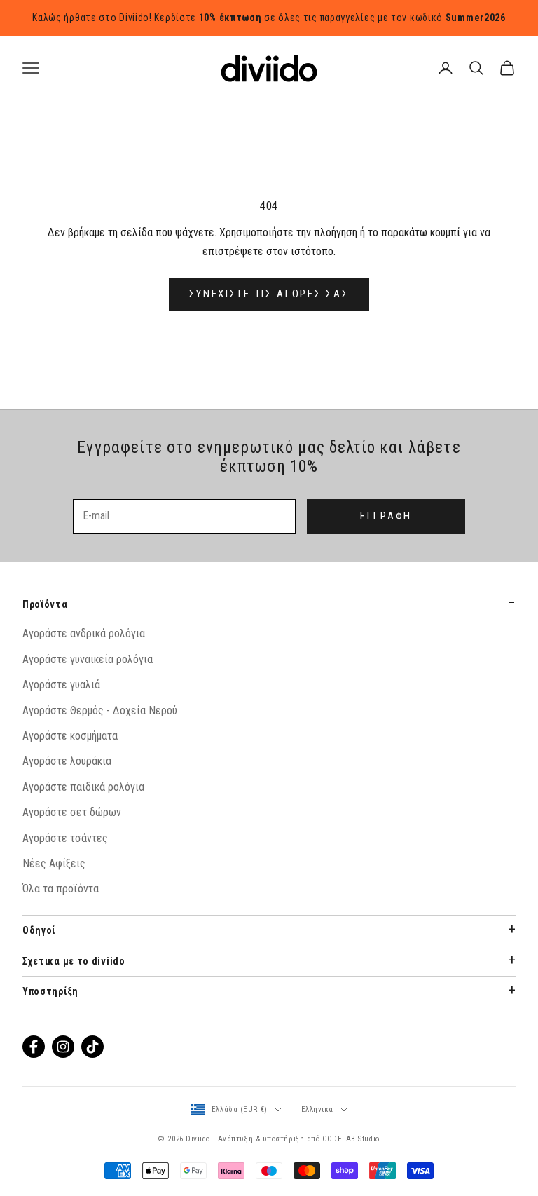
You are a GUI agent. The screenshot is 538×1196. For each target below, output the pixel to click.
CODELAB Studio (351, 1138)
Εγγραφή (386, 516)
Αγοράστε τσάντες (65, 838)
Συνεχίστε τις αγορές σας (269, 293)
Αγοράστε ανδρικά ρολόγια (83, 633)
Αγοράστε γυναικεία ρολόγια (87, 659)
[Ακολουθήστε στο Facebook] (33, 1046)
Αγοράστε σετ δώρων (71, 812)
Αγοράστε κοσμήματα (70, 735)
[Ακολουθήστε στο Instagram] (63, 1046)
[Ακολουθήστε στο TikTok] (92, 1046)
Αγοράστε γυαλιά (61, 684)
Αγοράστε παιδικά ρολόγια (83, 787)
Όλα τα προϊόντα (60, 888)
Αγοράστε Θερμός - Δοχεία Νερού (99, 710)
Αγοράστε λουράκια (66, 761)
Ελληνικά (317, 1109)
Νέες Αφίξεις (53, 863)
